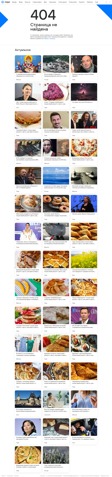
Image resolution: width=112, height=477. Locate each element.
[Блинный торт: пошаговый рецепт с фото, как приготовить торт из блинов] (56, 431)
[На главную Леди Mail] (7, 2)
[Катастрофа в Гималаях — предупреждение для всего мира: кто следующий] (56, 68)
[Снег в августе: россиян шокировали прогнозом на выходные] (56, 459)
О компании (10, 475)
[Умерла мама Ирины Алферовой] (84, 208)
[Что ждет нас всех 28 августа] (84, 96)
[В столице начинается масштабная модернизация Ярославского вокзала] (28, 403)
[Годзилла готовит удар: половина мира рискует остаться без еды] (56, 180)
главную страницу (49, 38)
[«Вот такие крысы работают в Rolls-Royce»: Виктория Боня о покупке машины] (28, 96)
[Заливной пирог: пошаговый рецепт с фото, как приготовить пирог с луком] (28, 124)
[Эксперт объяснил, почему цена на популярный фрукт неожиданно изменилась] (28, 292)
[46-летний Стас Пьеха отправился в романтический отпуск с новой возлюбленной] (84, 320)
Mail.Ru (3, 475)
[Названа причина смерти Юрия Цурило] (84, 68)
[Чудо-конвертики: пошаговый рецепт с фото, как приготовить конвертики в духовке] (84, 236)
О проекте (42, 475)
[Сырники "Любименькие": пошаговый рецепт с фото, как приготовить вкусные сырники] (56, 292)
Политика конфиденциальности (71, 475)
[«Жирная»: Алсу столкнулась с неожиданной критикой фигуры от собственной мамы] (28, 236)
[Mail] (2, 2)
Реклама (16, 475)
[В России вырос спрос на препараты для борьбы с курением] (84, 403)
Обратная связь (105, 475)
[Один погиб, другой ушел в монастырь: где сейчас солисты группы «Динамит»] (84, 124)
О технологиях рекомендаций (54, 475)
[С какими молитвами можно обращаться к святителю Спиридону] (28, 68)
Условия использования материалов (90, 475)
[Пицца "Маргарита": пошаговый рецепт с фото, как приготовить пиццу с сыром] (84, 292)
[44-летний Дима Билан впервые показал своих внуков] (56, 124)
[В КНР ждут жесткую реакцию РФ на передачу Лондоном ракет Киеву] (56, 236)
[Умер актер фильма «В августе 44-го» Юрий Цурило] (28, 180)
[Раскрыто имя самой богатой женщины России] (28, 431)
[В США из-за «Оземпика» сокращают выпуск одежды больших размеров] (28, 348)
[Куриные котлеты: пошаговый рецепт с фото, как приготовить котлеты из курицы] (56, 348)
